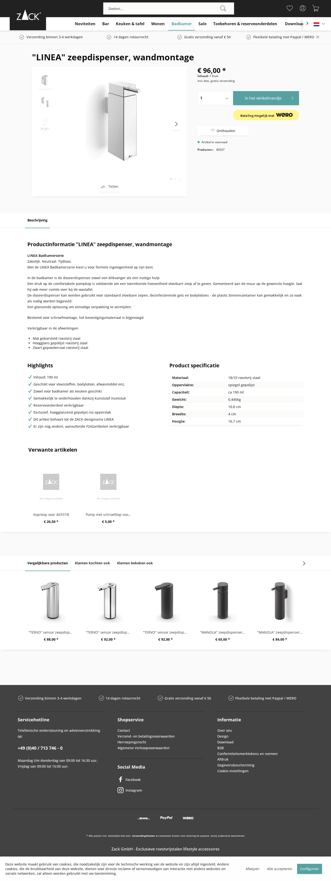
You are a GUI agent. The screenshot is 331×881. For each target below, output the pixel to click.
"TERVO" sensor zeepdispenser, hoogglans (109, 632)
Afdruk (223, 759)
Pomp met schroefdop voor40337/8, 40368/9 (109, 514)
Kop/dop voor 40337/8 (51, 514)
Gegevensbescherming (235, 765)
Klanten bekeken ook (135, 563)
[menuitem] (168, 8)
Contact (124, 730)
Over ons (224, 730)
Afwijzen (253, 868)
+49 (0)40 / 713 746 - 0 (40, 748)
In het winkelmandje (263, 98)
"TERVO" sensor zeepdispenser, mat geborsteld (52, 632)
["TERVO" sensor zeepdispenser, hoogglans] (108, 601)
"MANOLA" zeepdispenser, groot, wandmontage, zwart (281, 632)
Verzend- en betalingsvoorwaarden (146, 736)
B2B (220, 748)
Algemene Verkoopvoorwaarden (144, 748)
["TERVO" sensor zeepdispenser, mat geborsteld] (51, 601)
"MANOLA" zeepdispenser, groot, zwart (224, 632)
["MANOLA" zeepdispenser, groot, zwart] (223, 601)
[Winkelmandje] (315, 8)
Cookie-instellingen (233, 771)
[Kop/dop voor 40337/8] (51, 483)
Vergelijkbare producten (47, 563)
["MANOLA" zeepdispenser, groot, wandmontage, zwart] (280, 601)
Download (225, 742)
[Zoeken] (223, 8)
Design (223, 736)
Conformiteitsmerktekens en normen (247, 753)
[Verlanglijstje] (289, 8)
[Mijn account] (302, 8)
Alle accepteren (279, 868)
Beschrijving (37, 220)
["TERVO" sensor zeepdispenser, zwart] (165, 601)
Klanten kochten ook (92, 563)
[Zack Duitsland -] (28, 14)
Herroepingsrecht (132, 742)
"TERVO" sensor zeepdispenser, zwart (166, 632)
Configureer (309, 868)
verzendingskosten (143, 835)
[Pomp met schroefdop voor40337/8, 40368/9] (108, 483)
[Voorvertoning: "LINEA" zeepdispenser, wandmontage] (45, 80)
